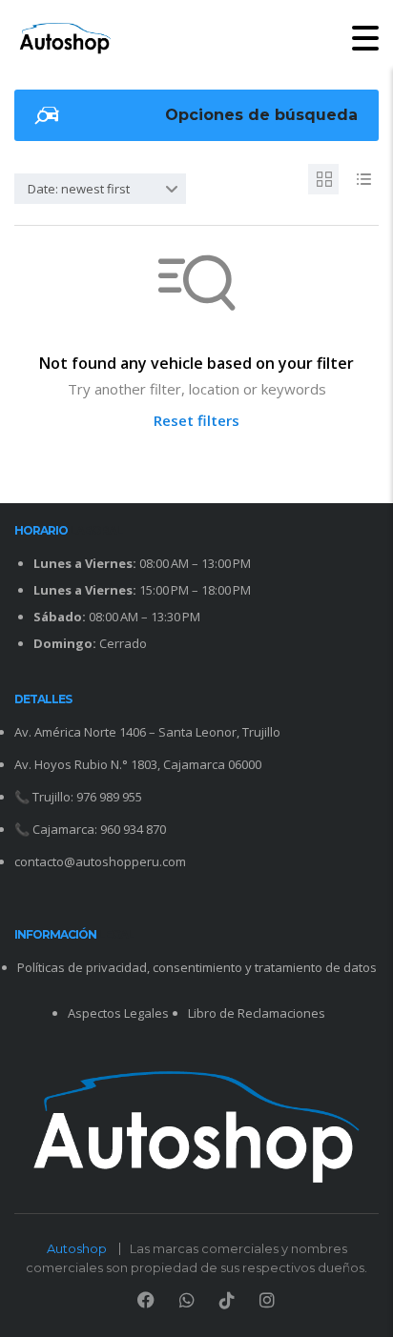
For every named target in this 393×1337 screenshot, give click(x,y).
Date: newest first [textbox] (79, 188)
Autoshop (77, 1248)
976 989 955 (109, 796)
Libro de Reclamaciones (256, 1013)
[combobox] (100, 188)
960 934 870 (133, 829)
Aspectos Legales (118, 1013)
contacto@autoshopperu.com (100, 861)
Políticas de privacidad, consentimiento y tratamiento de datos (197, 967)
